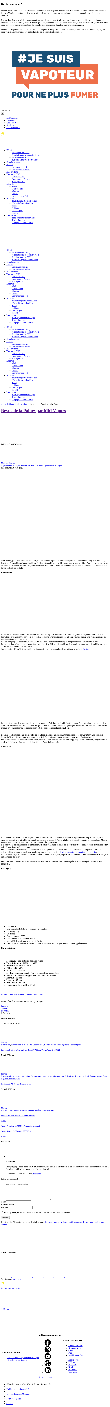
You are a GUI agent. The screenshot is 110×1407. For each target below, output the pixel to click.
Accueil (4, 404)
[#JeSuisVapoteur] (55, 97)
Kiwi (70, 1367)
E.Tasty (71, 1362)
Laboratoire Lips (75, 1345)
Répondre (36, 1174)
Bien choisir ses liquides (17, 1360)
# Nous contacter (46, 1377)
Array (3, 1121)
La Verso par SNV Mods (16, 1131)
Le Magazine (12, 118)
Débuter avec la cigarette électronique (23, 1357)
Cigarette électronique (18, 404)
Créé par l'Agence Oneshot (17, 1394)
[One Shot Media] (23, 137)
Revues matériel (36, 1045)
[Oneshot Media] (21, 1247)
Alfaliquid (72, 1369)
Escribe (85, 649)
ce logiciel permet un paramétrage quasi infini (77, 852)
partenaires (17, 1279)
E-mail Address (7, 1204)
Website (4, 1207)
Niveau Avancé (59, 1076)
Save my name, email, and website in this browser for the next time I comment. (37, 1212)
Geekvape (72, 1372)
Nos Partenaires (13, 127)
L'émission (11, 120)
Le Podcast (11, 123)
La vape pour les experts (41, 1076)
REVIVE (72, 1365)
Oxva (70, 1350)
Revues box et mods (29, 465)
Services (10, 125)
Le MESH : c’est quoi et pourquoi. (20, 1126)
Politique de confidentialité (17, 1389)
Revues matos (50, 1045)
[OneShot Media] (21, 245)
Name (3, 1202)
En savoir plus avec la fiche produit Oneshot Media (22, 994)
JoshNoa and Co (75, 1355)
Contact (9, 1403)
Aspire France (74, 1360)
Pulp (70, 1353)
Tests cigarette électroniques (51, 465)
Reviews (70, 1076)
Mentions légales (13, 1399)
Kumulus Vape (74, 1348)
